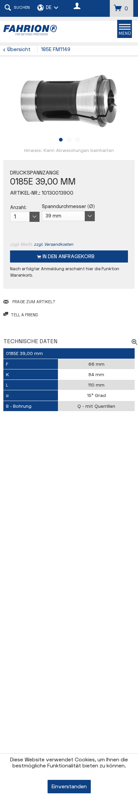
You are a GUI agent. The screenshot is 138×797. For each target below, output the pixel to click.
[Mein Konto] (77, 6)
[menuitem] (124, 29)
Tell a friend (24, 315)
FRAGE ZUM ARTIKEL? (33, 302)
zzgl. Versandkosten (53, 244)
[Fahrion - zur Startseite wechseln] (36, 30)
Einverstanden (69, 787)
